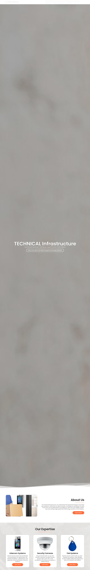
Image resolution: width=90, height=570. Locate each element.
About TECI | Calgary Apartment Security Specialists (59, 2)
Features (48, 3)
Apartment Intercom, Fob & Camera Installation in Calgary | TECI (62, 0)
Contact (69, 3)
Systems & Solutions (58, 3)
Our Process (77, 2)
